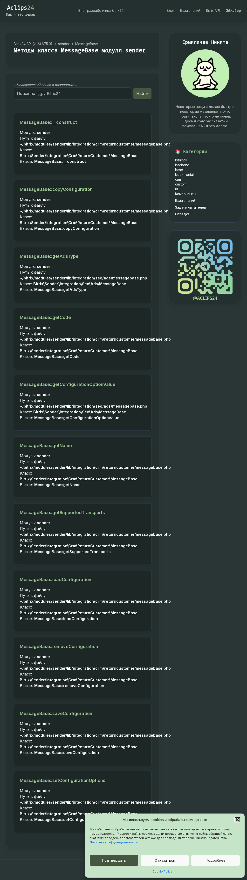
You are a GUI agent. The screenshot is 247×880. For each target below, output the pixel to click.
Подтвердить (114, 860)
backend (182, 165)
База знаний (190, 10)
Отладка (182, 214)
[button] (237, 819)
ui (176, 189)
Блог (170, 10)
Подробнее (216, 860)
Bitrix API (213, 10)
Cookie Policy (162, 871)
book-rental (184, 174)
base (179, 170)
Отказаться (165, 860)
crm (178, 179)
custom (180, 184)
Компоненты (185, 194)
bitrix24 (181, 160)
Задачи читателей (190, 207)
